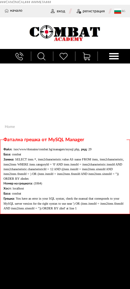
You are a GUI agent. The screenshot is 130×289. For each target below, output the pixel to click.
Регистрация (94, 11)
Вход (61, 11)
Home (10, 127)
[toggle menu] (114, 56)
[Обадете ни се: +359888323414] (20, 56)
